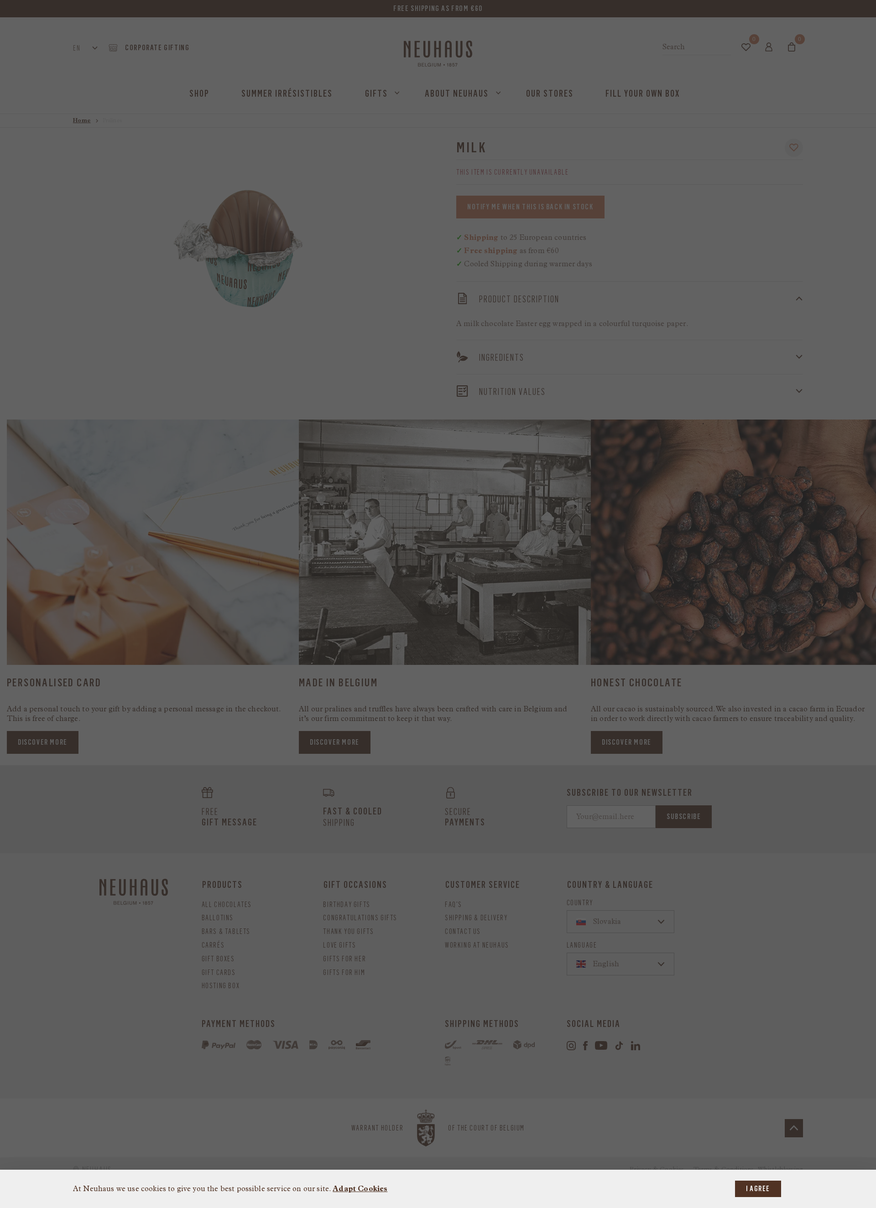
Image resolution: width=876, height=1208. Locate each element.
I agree (758, 1188)
